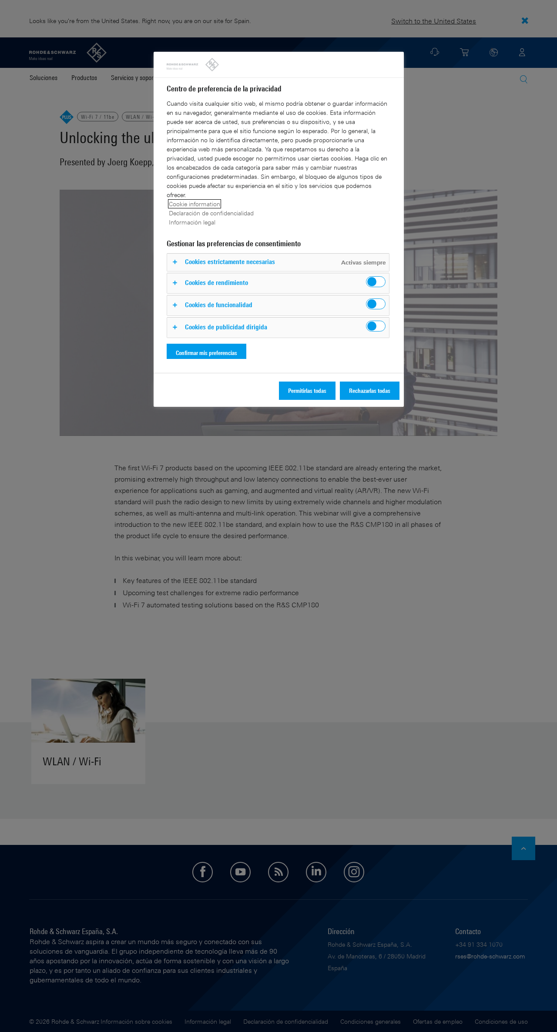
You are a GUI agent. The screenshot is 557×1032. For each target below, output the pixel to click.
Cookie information (194, 204)
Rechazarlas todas (369, 390)
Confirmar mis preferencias (206, 352)
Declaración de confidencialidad (211, 213)
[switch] (376, 281)
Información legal (192, 222)
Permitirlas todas (307, 390)
